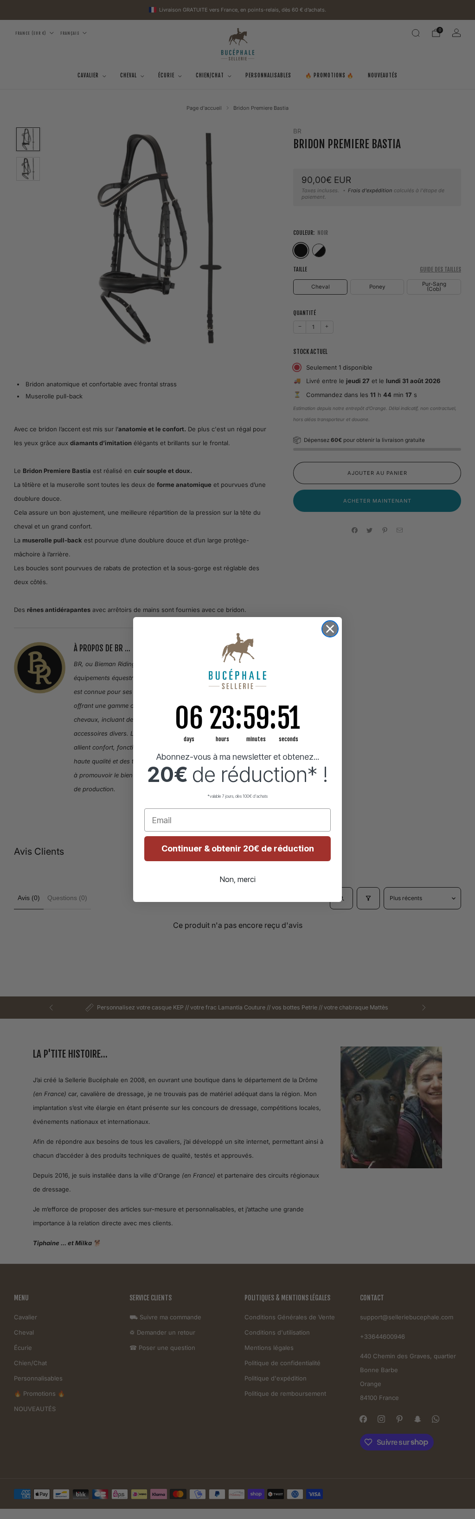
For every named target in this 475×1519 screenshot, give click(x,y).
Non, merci (238, 879)
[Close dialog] (330, 629)
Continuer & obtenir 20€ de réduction (237, 848)
